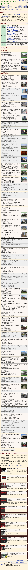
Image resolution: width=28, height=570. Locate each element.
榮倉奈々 (15, 30)
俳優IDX (3, 7)
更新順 (20, 6)
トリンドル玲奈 (12, 33)
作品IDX (9, 6)
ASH (22, 563)
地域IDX (9, 7)
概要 (22, 7)
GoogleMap (5, 16)
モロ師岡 (10, 35)
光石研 (10, 38)
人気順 (25, 6)
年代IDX (3, 6)
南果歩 (24, 39)
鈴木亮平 (23, 35)
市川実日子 (11, 39)
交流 (26, 7)
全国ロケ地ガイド (16, 563)
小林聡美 (14, 41)
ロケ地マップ (12, 9)
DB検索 (18, 7)
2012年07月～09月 (12, 28)
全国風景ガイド (18, 14)
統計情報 (19, 9)
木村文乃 (10, 31)
